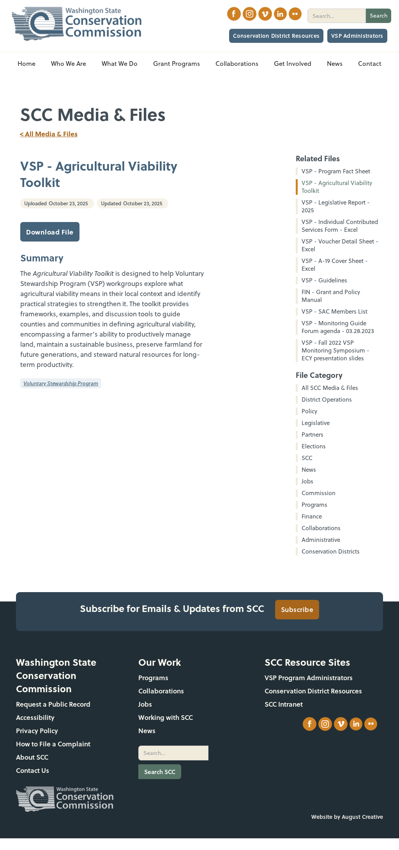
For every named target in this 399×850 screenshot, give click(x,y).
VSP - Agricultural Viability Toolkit (337, 187)
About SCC (32, 757)
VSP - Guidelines (324, 280)
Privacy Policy (37, 730)
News (146, 730)
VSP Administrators (357, 36)
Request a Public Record (53, 704)
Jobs (145, 704)
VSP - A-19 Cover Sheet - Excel (335, 265)
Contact (369, 63)
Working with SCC (165, 717)
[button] (68, 63)
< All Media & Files (49, 133)
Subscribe (297, 609)
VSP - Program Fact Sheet (336, 171)
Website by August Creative (347, 817)
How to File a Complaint (53, 744)
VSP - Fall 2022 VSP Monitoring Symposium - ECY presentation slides (335, 350)
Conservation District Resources (276, 36)
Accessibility (35, 717)
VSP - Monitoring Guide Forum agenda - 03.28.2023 (338, 327)
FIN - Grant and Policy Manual (331, 296)
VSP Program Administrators (309, 677)
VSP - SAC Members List (334, 312)
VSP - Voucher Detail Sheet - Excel (340, 245)
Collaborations (161, 691)
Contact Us (32, 770)
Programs (153, 677)
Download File (50, 231)
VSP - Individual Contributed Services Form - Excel (340, 226)
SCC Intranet (284, 704)
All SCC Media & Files (330, 388)
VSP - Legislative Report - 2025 (336, 206)
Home (26, 63)
